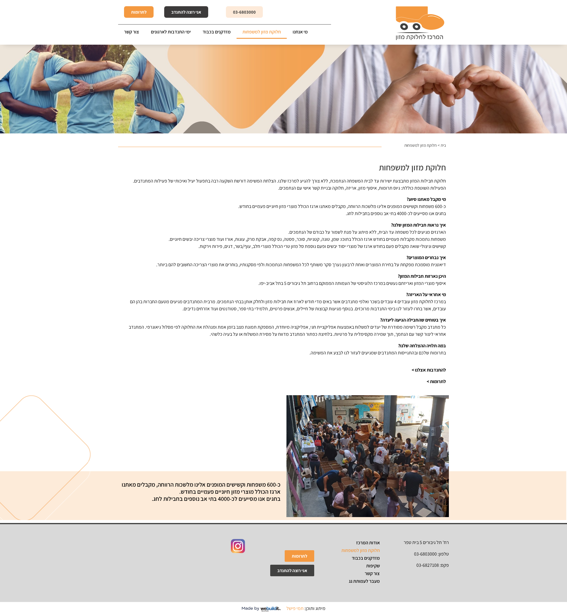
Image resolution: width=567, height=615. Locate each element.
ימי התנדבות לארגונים (171, 32)
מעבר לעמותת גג (364, 581)
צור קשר (131, 32)
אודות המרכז (368, 543)
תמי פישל (295, 608)
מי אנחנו (300, 32)
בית (443, 145)
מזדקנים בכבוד (217, 32)
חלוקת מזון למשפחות (261, 32)
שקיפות (373, 566)
